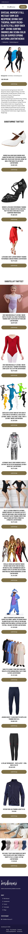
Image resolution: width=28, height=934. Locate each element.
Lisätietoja (14, 84)
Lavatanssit (6, 901)
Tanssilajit (6, 907)
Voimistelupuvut (14, 42)
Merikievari (6, 898)
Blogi (5, 910)
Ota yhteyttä (13, 929)
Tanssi (5, 904)
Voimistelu (5, 42)
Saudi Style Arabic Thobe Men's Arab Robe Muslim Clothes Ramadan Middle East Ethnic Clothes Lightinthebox (14, 671)
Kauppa (23, 7)
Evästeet (19, 929)
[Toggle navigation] (3, 6)
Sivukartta (19, 931)
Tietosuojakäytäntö (11, 931)
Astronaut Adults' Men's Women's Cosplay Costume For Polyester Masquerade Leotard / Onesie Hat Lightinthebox (14, 464)
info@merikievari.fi (5, 2)
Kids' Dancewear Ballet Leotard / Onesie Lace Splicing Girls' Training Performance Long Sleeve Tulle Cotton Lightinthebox (14, 366)
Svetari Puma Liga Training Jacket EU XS (14, 809)
